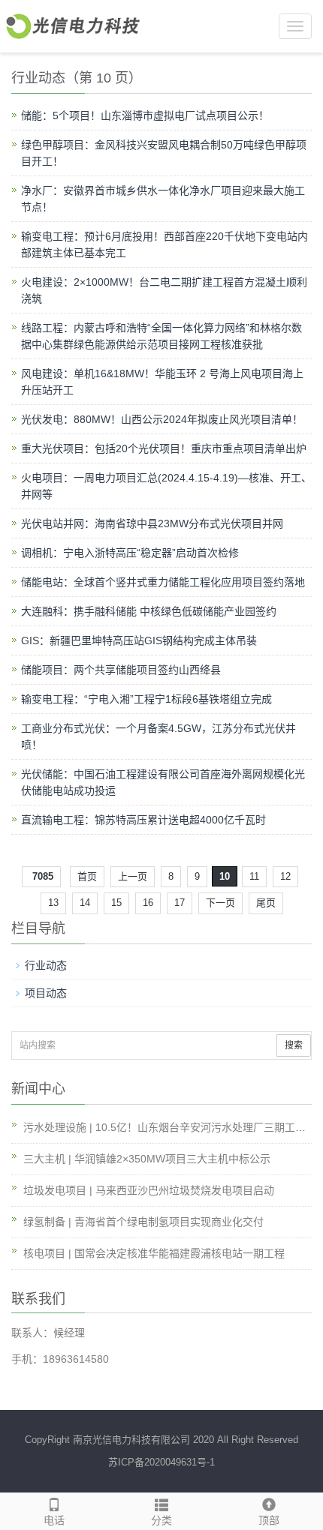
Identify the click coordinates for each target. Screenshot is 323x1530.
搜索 (294, 1045)
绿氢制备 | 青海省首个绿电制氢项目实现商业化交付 (143, 1222)
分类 (161, 1520)
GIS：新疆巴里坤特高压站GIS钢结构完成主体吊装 (139, 640)
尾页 (266, 902)
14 (85, 902)
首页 (87, 876)
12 (285, 876)
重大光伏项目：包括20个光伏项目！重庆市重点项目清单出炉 (163, 448)
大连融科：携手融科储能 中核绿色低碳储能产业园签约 (148, 611)
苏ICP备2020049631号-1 (161, 1462)
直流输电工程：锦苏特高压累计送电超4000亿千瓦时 (143, 820)
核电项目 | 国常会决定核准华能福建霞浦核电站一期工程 (154, 1253)
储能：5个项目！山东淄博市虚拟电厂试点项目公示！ (145, 116)
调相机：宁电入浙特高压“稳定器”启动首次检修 (130, 553)
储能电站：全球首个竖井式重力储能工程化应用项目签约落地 (163, 582)
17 (179, 902)
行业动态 (46, 965)
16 (148, 902)
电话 (54, 1520)
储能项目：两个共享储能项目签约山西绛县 (121, 670)
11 (254, 876)
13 (53, 902)
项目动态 (46, 993)
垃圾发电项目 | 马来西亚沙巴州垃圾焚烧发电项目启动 (148, 1190)
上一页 (132, 876)
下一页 (220, 902)
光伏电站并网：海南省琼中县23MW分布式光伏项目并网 (152, 524)
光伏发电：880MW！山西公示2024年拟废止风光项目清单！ (162, 419)
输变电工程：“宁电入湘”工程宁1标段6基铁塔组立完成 (146, 699)
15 (116, 902)
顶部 (268, 1520)
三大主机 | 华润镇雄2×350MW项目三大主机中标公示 (146, 1159)
